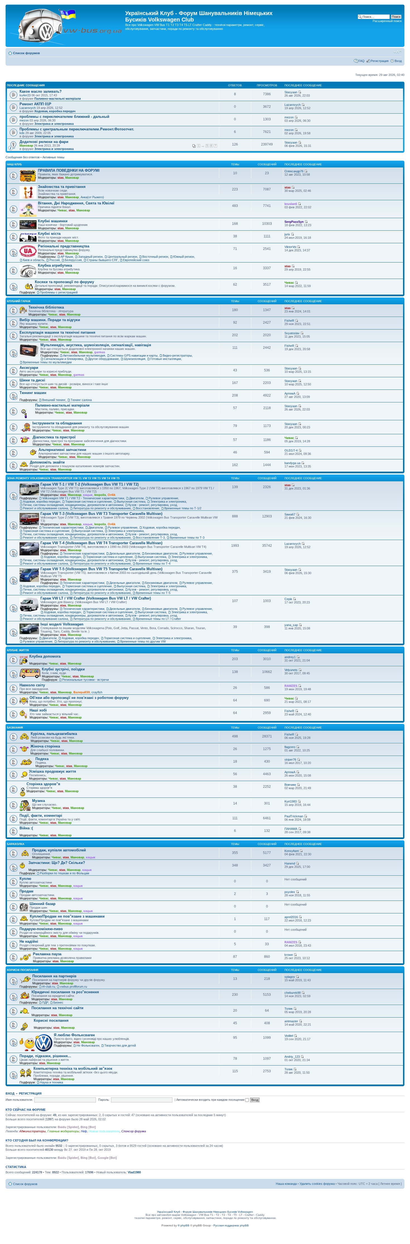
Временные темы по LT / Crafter (158, 618)
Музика (38, 801)
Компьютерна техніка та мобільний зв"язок (72, 1068)
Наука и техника (51, 1082)
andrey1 (290, 657)
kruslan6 (290, 204)
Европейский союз (136, 260)
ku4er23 (25, 95)
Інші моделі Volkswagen (61, 624)
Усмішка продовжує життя (52, 771)
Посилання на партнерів (54, 976)
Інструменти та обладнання (57, 423)
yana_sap (291, 625)
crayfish (96, 692)
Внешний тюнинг (54, 400)
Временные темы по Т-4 (153, 563)
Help (84, 1131)
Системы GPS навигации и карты (134, 355)
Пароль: (104, 1099)
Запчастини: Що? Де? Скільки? (56, 863)
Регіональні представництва (63, 246)
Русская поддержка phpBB (231, 1225)
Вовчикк (290, 784)
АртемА (289, 393)
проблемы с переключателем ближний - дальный (64, 116)
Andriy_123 (292, 1056)
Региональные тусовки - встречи (85, 679)
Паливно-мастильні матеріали (57, 98)
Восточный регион (155, 256)
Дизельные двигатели (124, 553)
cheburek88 (292, 992)
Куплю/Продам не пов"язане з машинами (67, 916)
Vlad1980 (134, 1172)
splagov (289, 976)
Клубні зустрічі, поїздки (63, 669)
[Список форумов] (66, 26)
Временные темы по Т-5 (153, 592)
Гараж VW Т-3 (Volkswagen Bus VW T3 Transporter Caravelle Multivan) (101, 514)
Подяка (42, 759)
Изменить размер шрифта (398, 51)
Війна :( (26, 828)
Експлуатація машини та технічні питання (57, 332)
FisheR (289, 320)
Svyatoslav (292, 333)
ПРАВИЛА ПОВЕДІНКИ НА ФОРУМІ (69, 170)
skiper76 (290, 759)
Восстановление (147, 508)
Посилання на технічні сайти (57, 1008)
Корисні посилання (22, 969)
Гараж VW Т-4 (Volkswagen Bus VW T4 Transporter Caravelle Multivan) (101, 543)
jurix (287, 234)
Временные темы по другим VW (143, 641)
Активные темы (53, 157)
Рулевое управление (163, 498)
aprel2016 (291, 917)
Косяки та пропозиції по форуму (64, 282)
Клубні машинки (52, 221)
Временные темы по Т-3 (187, 537)
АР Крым (67, 256)
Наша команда (286, 1183)
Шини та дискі (32, 380)
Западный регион (90, 256)
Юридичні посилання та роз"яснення (65, 992)
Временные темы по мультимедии (47, 362)
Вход (398, 61)
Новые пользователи (104, 1131)
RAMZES (290, 685)
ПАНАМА (290, 828)
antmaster (291, 1021)
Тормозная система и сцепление (88, 501)
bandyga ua (292, 463)
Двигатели (136, 498)
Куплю (25, 879)
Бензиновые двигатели (161, 553)
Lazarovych (28, 107)
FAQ (361, 61)
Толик (288, 1008)
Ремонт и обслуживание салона (45, 508)
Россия (54, 260)
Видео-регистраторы (177, 355)
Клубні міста (49, 233)
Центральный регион (122, 256)
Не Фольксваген (87, 1045)
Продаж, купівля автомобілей (59, 850)
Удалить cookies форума (317, 1183)
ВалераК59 (81, 692)
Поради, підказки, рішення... (45, 1056)
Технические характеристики (62, 527)
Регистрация (380, 61)
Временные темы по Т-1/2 (182, 508)
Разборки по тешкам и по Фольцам (64, 873)
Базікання (15, 727)
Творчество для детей (120, 1045)
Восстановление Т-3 (150, 537)
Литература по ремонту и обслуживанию (102, 508)
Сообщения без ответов (23, 157)
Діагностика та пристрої (54, 437)
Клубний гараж (18, 301)
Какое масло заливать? (41, 91)
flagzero (289, 747)
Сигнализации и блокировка (63, 358)
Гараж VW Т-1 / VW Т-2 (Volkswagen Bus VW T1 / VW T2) (89, 484)
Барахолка (15, 844)
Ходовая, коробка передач (54, 111)
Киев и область (33, 260)
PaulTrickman (293, 816)
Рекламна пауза (47, 954)
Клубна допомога (45, 656)
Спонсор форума (133, 1131)
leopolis (100, 494)
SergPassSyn (294, 221)
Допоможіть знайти (47, 462)
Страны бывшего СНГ (102, 260)
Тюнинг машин (33, 393)
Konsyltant (291, 851)
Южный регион (183, 256)
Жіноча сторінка (45, 746)
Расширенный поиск (387, 21)
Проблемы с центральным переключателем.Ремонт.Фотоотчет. (77, 129)
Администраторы (32, 1131)
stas (60, 177)
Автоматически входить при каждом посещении (210, 1099)
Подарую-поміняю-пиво (41, 929)
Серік (288, 599)
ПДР (45, 1002)
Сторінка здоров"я (43, 784)
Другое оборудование (103, 358)
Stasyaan (290, 92)
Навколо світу (32, 685)
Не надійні (29, 941)
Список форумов (26, 53)
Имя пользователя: (19, 1099)
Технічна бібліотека (46, 307)
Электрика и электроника (54, 123)
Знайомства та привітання (62, 187)
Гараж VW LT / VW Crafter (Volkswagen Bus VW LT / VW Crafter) (95, 598)
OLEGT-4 (291, 450)
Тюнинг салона (81, 400)
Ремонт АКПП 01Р (35, 104)
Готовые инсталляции (165, 358)
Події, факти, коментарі (41, 815)
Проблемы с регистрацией (59, 292)
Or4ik (111, 494)
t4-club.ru (48, 986)
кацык (88, 494)
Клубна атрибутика (55, 265)
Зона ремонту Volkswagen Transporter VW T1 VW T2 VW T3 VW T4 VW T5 (63, 478)
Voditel (288, 1035)
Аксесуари (29, 368)
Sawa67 (289, 514)
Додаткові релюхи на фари (44, 142)
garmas (99, 352)
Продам (26, 891)
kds (22, 133)
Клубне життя (18, 650)
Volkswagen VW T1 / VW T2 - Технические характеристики (83, 498)
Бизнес (58, 1002)
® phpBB (183, 1225)
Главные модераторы (63, 1131)
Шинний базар (43, 904)
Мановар (26, 145)
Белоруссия (73, 260)
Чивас (62, 210)
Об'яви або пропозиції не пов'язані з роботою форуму (79, 698)
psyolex (289, 892)
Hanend (289, 863)
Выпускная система (131, 501)
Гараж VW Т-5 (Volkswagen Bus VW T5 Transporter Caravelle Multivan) (101, 569)
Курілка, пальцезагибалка (54, 734)
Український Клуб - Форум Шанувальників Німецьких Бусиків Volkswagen (205, 1211)
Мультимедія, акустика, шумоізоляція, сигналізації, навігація (95, 345)
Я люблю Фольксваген (74, 1035)
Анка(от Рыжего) (92, 197)
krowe (288, 954)
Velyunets (291, 670)
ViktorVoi (290, 247)
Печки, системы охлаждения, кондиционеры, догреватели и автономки (73, 505)
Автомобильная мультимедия (84, 355)
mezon (24, 120)
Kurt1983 (290, 801)
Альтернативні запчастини (62, 450)
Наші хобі (38, 710)
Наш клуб (14, 164)
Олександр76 (293, 171)
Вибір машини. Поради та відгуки (50, 320)
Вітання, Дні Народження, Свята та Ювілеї (76, 203)
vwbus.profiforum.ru (73, 986)
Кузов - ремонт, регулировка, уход (152, 505)
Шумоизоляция (134, 358)
